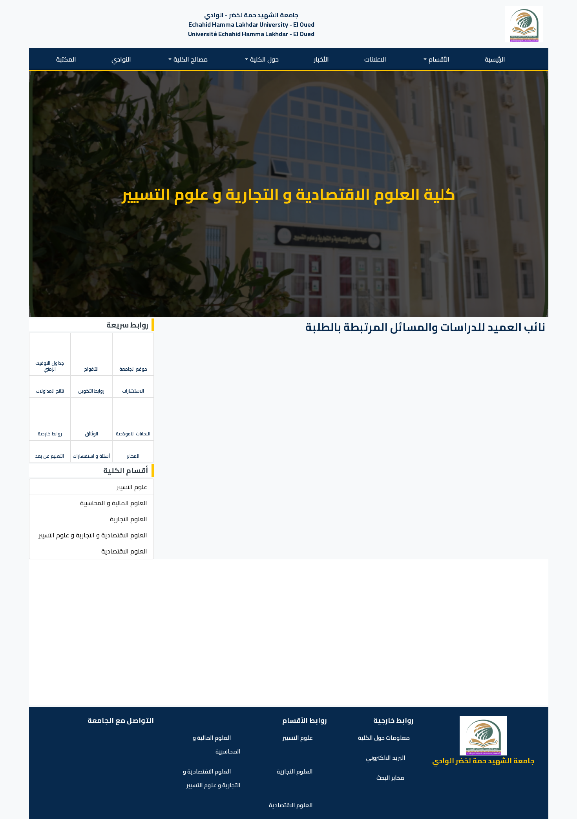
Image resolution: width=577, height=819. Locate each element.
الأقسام (439, 59)
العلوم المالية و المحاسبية (217, 744)
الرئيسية (495, 59)
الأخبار (321, 59)
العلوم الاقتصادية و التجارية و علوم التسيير (212, 778)
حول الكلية (264, 59)
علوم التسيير (298, 737)
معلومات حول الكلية (384, 737)
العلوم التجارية (295, 771)
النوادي (121, 59)
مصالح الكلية (190, 59)
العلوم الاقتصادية (291, 805)
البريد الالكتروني (385, 757)
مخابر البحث (390, 777)
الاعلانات (375, 59)
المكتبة (66, 59)
